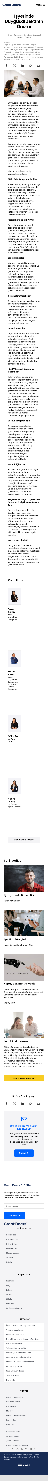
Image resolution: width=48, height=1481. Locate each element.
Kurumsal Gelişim (29, 45)
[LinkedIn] (22, 66)
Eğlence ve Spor (19, 1047)
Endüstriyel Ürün (15, 49)
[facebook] (13, 1449)
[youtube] (26, 1449)
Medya (28, 54)
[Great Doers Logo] (11, 4)
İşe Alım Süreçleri (15, 939)
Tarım (12, 59)
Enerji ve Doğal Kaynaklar (33, 49)
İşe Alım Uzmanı (11, 740)
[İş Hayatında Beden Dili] (24, 866)
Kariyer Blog (27, 945)
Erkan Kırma (11, 673)
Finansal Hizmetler (11, 52)
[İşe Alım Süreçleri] (24, 910)
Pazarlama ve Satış (23, 1060)
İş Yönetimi (34, 52)
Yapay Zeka (9, 1002)
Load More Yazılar (24, 1078)
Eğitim (30, 47)
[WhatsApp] (30, 66)
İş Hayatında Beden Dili (19, 895)
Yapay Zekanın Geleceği (19, 983)
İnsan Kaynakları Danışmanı (12, 617)
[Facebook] (6, 66)
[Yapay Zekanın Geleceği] (24, 955)
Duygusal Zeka (15, 45)
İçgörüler (24, 1052)
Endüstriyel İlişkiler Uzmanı (14, 805)
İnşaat (27, 52)
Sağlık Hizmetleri (21, 57)
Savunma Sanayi (35, 57)
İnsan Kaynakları (15, 35)
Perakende (8, 57)
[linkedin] (31, 1449)
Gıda (22, 52)
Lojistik (12, 54)
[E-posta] (38, 66)
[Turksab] (24, 1465)
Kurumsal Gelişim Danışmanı (12, 686)
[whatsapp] (35, 1449)
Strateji (7, 59)
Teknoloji (19, 59)
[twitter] (17, 1449)
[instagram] (22, 1449)
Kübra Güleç (11, 800)
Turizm (27, 59)
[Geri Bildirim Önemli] (24, 1013)
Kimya (6, 54)
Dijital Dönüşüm (11, 989)
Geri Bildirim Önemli (16, 1041)
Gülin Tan (13, 736)
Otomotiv (36, 54)
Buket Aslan (11, 611)
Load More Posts (24, 839)
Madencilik (20, 54)
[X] (14, 66)
